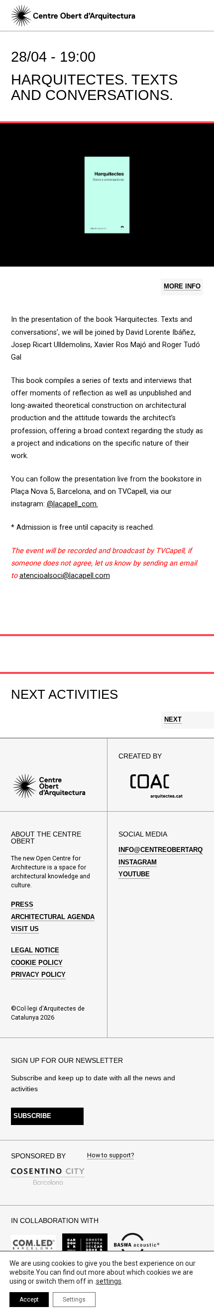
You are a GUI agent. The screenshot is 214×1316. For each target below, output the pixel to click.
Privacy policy (38, 974)
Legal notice (35, 950)
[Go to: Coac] (156, 796)
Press (22, 904)
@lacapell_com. (72, 504)
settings (108, 1281)
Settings (74, 1299)
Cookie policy (37, 962)
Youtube (134, 874)
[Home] (73, 15)
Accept (29, 1299)
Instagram (137, 862)
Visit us (25, 929)
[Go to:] (33, 1245)
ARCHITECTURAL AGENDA (53, 917)
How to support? (110, 1155)
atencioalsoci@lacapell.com (64, 575)
